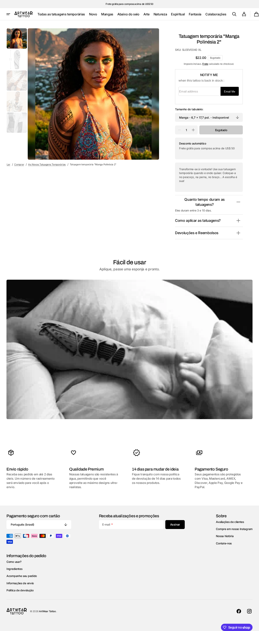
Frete (205, 63)
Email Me (229, 91)
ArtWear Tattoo (47, 611)
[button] (234, 14)
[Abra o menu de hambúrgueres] (8, 14)
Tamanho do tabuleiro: (189, 109)
